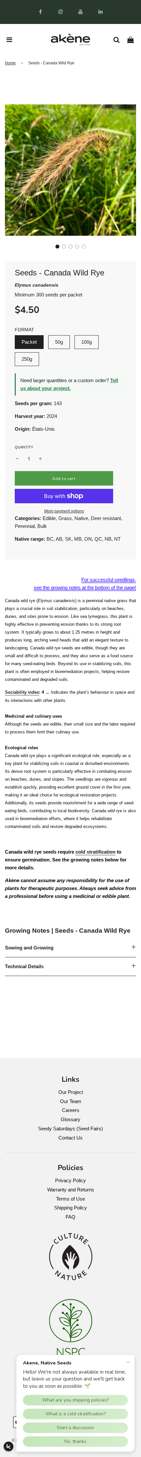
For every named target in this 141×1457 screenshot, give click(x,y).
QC (98, 539)
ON (88, 539)
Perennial (25, 526)
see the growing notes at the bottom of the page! (85, 587)
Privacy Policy (70, 1180)
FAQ (70, 1217)
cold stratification (95, 852)
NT (117, 539)
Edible (49, 518)
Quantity (24, 447)
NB (108, 539)
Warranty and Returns (70, 1189)
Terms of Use (70, 1199)
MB (78, 539)
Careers (70, 1110)
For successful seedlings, (108, 579)
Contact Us (70, 1138)
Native (81, 518)
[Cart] (133, 40)
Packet (29, 342)
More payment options (64, 511)
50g (59, 342)
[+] (40, 459)
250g (27, 359)
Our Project (70, 1092)
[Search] (119, 40)
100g (86, 342)
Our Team (70, 1101)
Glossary (70, 1119)
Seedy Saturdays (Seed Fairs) (70, 1128)
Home (10, 63)
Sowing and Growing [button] (29, 947)
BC (50, 539)
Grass (65, 518)
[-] (17, 459)
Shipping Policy (70, 1207)
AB (59, 539)
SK (68, 539)
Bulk (42, 526)
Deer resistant (106, 518)
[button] (57, 247)
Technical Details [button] (24, 966)
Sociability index (22, 692)
